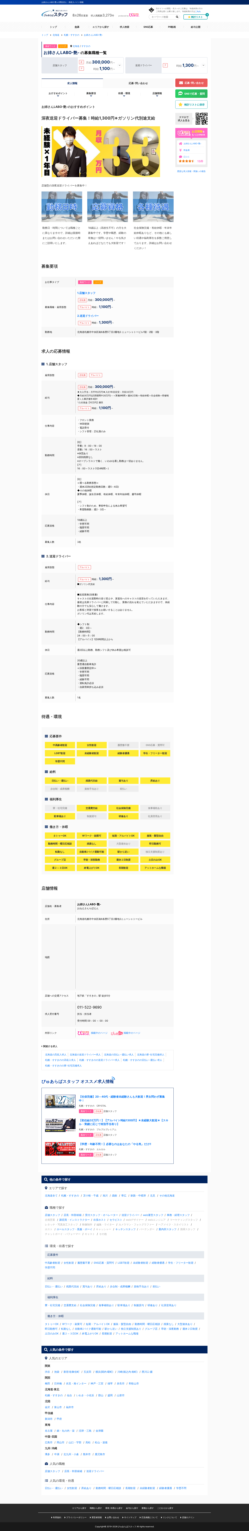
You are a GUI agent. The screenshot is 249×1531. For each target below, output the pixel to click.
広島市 (49, 1442)
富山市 (58, 1407)
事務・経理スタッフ (178, 1215)
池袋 (56, 1371)
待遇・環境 (124, 93)
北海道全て (51, 1195)
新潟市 (49, 1418)
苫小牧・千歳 (90, 1195)
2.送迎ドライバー (88, 315)
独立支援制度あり (131, 1328)
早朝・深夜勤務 (170, 1328)
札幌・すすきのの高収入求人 (60, 1059)
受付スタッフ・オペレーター (101, 1215)
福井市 (70, 1407)
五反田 (87, 1371)
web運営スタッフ (153, 1215)
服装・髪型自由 (122, 1324)
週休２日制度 (190, 1328)
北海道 (76, 46)
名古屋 (49, 1430)
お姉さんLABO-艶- (192, 143)
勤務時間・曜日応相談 (147, 1324)
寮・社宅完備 (52, 1305)
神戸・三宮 (97, 1383)
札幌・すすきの (70, 1195)
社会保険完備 (87, 1305)
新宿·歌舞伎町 (71, 1371)
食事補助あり (106, 1305)
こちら (198, 11)
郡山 (100, 1395)
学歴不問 (50, 1267)
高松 (88, 1442)
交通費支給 (70, 1305)
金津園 (99, 1430)
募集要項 (91, 93)
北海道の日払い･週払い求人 (119, 1054)
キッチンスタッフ (125, 1229)
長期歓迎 (107, 1333)
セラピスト (116, 1219)
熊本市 (87, 1454)
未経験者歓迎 (140, 1262)
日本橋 (58, 1383)
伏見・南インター (76, 1383)
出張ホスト (99, 1219)
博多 (47, 1454)
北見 (152, 1195)
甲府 (59, 1418)
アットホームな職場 (127, 1333)
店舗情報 (157, 93)
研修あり (153, 1305)
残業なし (169, 1324)
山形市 (120, 1395)
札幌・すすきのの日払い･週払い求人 (142, 1059)
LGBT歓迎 (123, 1262)
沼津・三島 (85, 1430)
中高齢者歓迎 (52, 1262)
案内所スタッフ (168, 1229)
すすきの (85, 46)
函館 (114, 1195)
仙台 (69, 1395)
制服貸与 (139, 1305)
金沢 (47, 1407)
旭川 (105, 1195)
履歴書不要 (83, 1262)
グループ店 (151, 1328)
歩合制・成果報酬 (120, 1286)
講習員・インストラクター (74, 1219)
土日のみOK (52, 1333)
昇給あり (101, 1286)
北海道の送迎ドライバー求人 (85, 1054)
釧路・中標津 (138, 1195)
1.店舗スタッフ (86, 293)
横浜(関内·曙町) (104, 1371)
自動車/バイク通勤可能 (88, 1328)
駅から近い (111, 1328)
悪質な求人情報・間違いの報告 (191, 171)
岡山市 (60, 1442)
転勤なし (66, 1328)
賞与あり (87, 1286)
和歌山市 (134, 1383)
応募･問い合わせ (138, 83)
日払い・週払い (54, 1286)
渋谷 (47, 1371)
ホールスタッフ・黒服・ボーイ (74, 1229)
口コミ (187, 156)
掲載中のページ (99, 1032)
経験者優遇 (158, 1262)
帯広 (123, 1195)
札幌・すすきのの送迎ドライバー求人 (99, 1059)
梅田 (47, 1383)
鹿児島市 (100, 1454)
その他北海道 (167, 1195)
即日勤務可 (51, 1328)
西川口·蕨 (147, 1371)
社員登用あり (169, 1305)
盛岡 (110, 1395)
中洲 (56, 1454)
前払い (156, 1286)
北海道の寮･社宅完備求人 (150, 1054)
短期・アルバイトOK (98, 1324)
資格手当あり (141, 1286)
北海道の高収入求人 (55, 1054)
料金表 (187, 150)
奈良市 (120, 1383)
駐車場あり (124, 1305)
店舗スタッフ (52, 1215)
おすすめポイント (58, 93)
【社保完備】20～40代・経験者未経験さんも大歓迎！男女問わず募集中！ (122, 1098)
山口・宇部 (75, 1442)
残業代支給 (72, 1286)
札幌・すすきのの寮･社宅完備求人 (63, 1065)
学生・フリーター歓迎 (180, 1262)
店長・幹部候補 (72, 1215)
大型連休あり (185, 1324)
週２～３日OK (70, 1333)
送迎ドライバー (130, 1215)
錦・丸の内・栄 (66, 1430)
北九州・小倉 (71, 1454)
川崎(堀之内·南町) (127, 1371)
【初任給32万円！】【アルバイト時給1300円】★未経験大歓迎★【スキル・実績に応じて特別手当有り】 (123, 1122)
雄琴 (110, 1383)
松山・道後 (101, 1442)
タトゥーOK (52, 1324)
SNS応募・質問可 (104, 1262)
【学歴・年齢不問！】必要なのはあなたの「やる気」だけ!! (115, 1144)
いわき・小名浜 (85, 1395)
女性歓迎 (69, 1262)
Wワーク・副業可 (72, 1324)
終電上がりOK (90, 1333)
